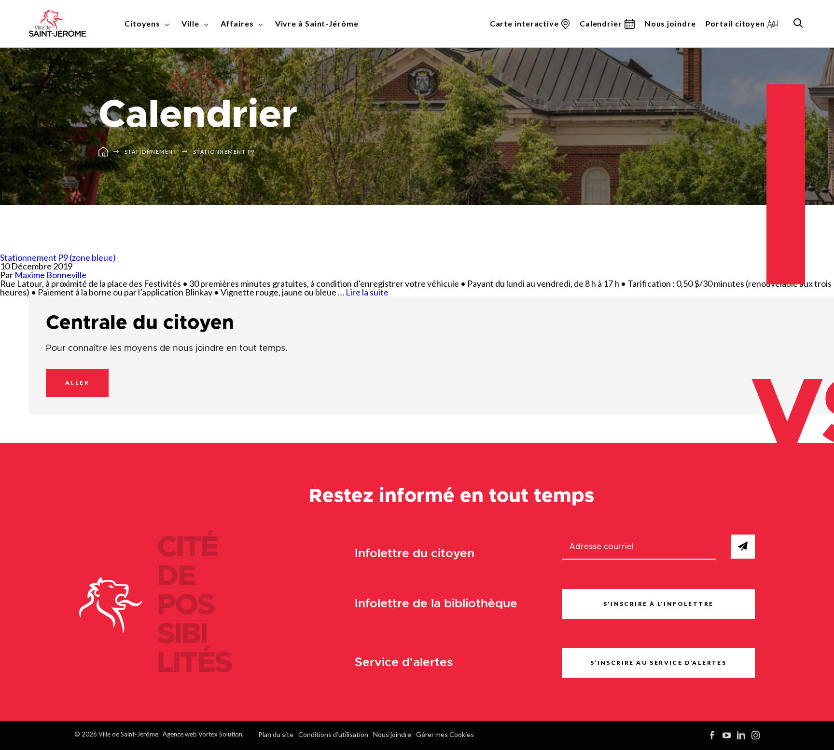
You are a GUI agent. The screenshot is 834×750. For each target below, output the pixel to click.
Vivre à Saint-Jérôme (317, 23)
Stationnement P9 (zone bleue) (58, 257)
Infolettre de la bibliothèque (436, 604)
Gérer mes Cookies (445, 734)
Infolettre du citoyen (414, 554)
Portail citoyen (735, 23)
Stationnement (151, 151)
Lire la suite (367, 292)
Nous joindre (670, 23)
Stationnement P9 (224, 151)
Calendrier (601, 23)
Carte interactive (524, 23)
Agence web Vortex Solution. (203, 734)
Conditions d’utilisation (333, 734)
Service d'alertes (404, 662)
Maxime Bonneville (50, 274)
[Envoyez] (743, 547)
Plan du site (275, 734)
